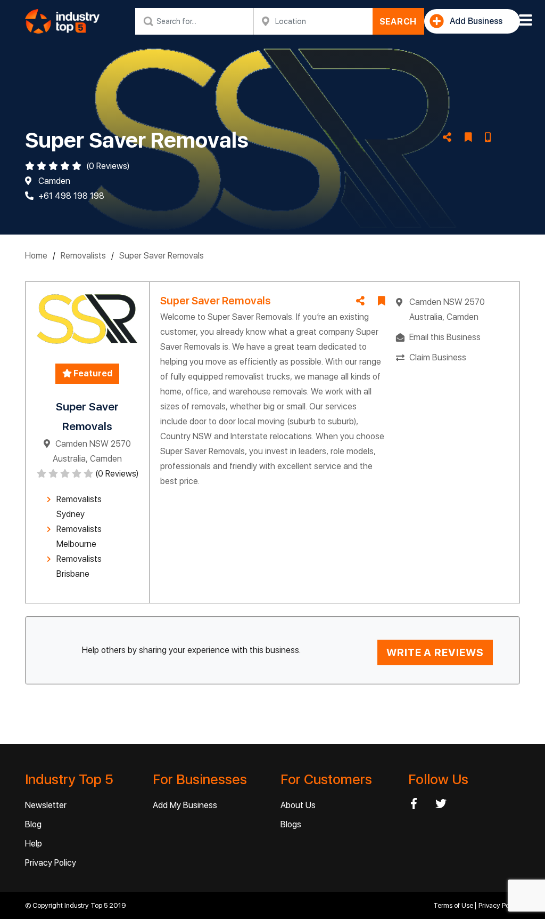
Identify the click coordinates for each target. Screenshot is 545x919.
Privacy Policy (50, 863)
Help (33, 844)
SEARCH (398, 22)
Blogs (290, 824)
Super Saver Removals (161, 256)
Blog (33, 824)
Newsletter (46, 805)
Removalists (83, 256)
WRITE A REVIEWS (435, 652)
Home (36, 256)
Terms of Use (454, 905)
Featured (92, 373)
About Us (298, 805)
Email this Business (445, 337)
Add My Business (185, 805)
